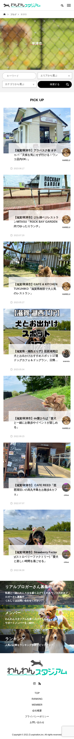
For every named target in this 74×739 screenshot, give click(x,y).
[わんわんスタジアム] (21, 5)
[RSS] (39, 683)
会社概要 (37, 710)
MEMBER (37, 704)
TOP (37, 693)
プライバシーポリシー (37, 716)
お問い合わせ (37, 722)
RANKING (37, 699)
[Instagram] (34, 683)
